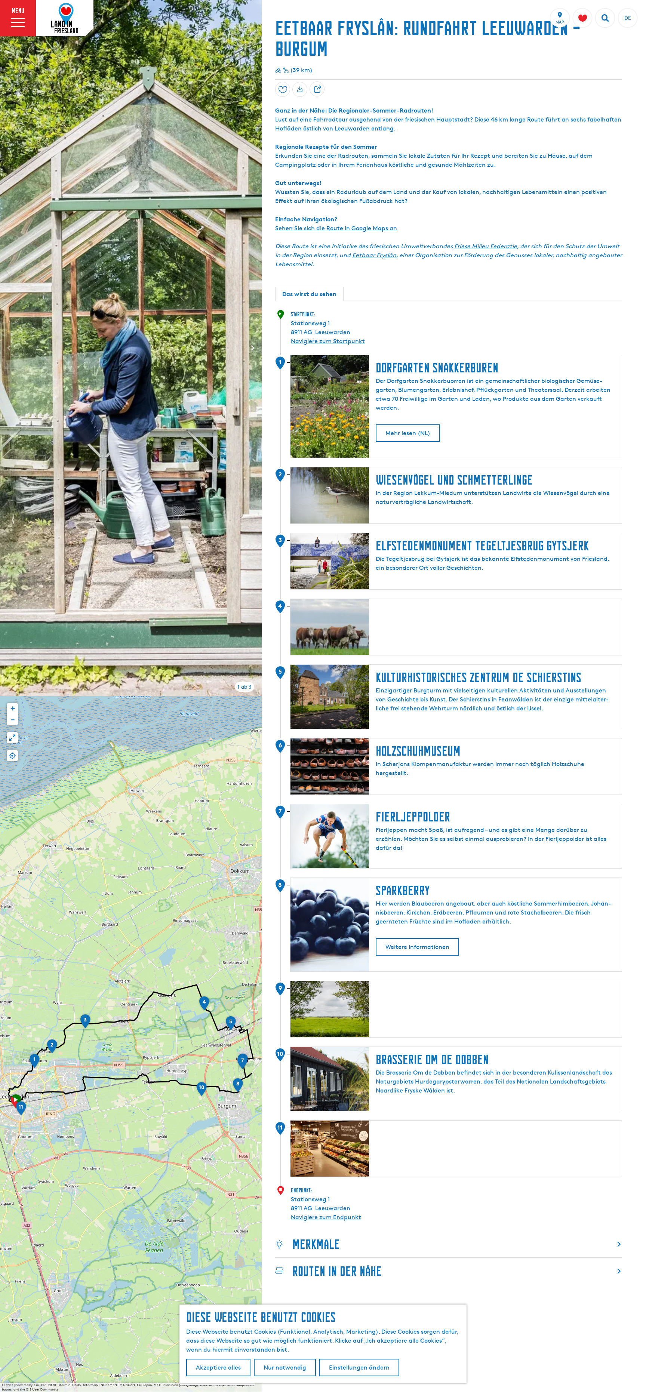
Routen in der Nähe (337, 1271)
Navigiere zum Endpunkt (326, 1217)
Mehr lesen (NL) (407, 433)
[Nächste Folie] (252, 348)
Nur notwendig (285, 1367)
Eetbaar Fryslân (374, 255)
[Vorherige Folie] (9, 348)
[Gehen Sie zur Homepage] (64, 18)
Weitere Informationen (417, 946)
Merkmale (316, 1244)
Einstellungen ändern (359, 1367)
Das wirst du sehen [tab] (309, 294)
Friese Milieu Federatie (485, 246)
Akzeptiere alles (218, 1367)
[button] (34, 1063)
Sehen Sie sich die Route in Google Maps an (336, 228)
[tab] (244, 687)
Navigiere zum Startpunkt (328, 341)
